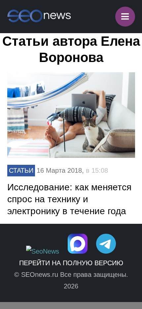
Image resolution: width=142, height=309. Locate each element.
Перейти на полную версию (71, 263)
